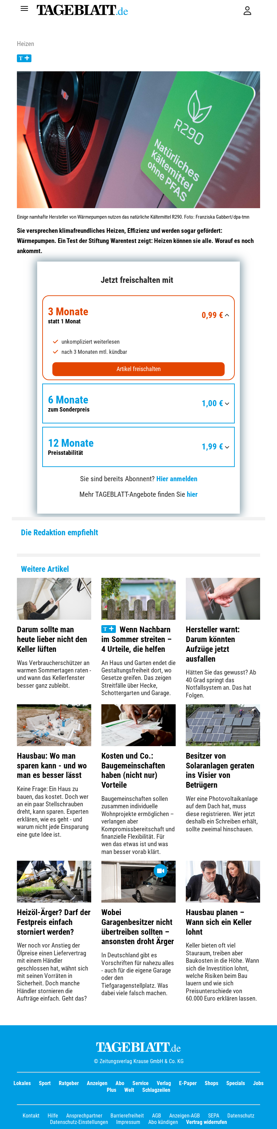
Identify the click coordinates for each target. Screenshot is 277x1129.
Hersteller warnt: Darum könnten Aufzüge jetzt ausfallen (213, 644)
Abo (120, 1083)
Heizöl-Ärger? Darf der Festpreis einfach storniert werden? (54, 922)
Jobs (258, 1083)
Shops (211, 1083)
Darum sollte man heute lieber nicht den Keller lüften (52, 639)
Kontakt (31, 1115)
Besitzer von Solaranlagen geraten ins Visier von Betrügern (220, 770)
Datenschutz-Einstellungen (79, 1122)
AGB (156, 1115)
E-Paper (188, 1083)
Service (140, 1083)
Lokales (22, 1083)
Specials (235, 1083)
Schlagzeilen (156, 1090)
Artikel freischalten (139, 369)
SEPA (213, 1115)
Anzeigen (97, 1083)
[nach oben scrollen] (267, 1119)
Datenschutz (240, 1115)
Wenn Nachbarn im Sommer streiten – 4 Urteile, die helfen (136, 639)
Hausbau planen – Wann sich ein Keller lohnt (219, 922)
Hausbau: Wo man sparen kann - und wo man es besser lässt (52, 765)
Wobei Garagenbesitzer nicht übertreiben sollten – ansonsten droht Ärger (137, 927)
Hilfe (53, 1115)
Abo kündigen (163, 1122)
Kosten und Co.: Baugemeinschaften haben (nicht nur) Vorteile (133, 770)
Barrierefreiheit (127, 1115)
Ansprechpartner (84, 1115)
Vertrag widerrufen (206, 1122)
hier (192, 494)
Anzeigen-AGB (184, 1115)
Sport (45, 1083)
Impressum (128, 1122)
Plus (111, 1090)
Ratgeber (69, 1083)
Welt (129, 1090)
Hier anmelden (176, 479)
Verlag (164, 1083)
